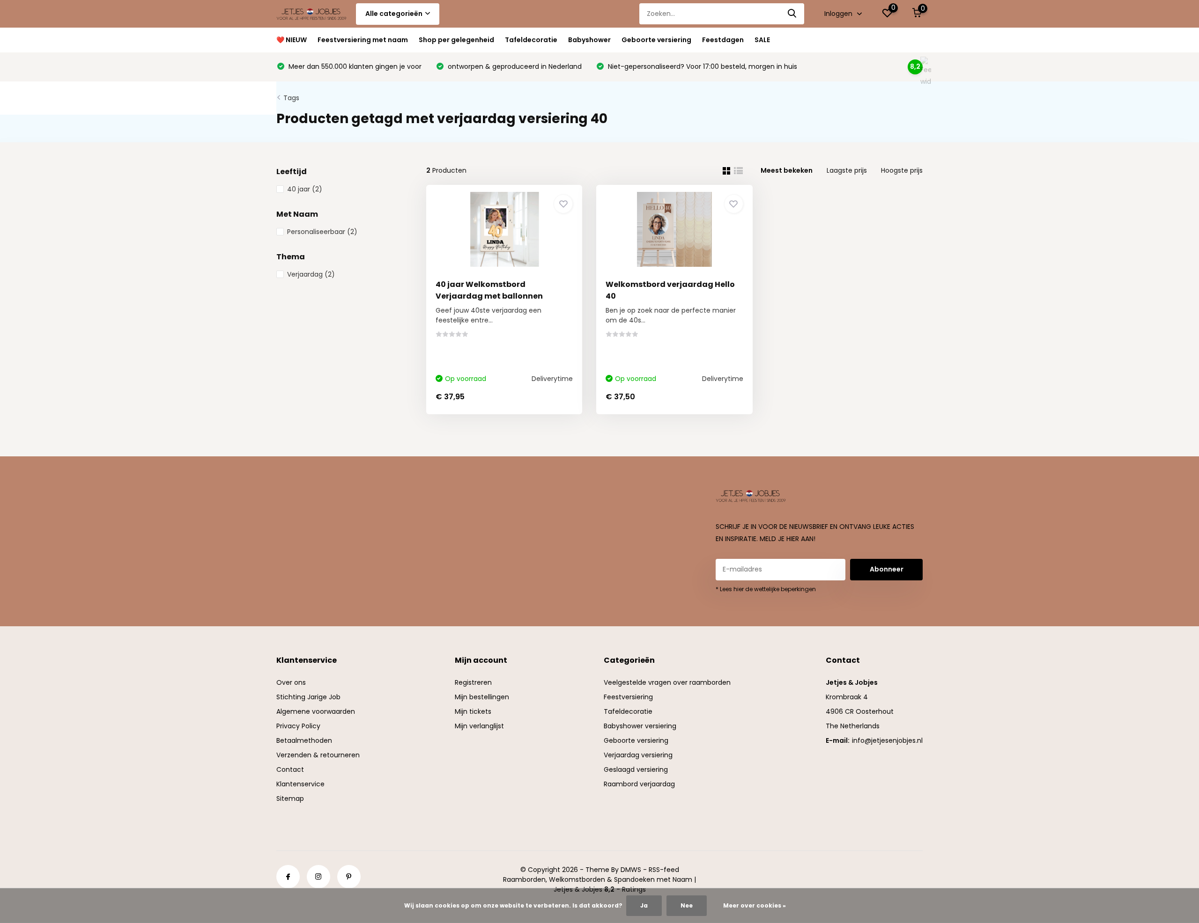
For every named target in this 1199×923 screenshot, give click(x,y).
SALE (762, 39)
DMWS (631, 869)
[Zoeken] (792, 13)
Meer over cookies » (754, 905)
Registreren (473, 682)
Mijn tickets (473, 711)
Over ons (291, 682)
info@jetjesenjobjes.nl (887, 740)
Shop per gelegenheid (456, 39)
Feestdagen (723, 39)
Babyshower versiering (640, 726)
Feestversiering (628, 697)
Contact (290, 769)
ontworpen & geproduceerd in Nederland (514, 66)
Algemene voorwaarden (315, 711)
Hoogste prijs (902, 170)
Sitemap (290, 798)
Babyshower (589, 39)
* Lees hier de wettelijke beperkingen (766, 589)
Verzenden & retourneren (318, 755)
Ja (644, 905)
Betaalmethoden (304, 740)
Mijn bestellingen (482, 697)
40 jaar (304, 189)
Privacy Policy (298, 726)
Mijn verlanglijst (479, 726)
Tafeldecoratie (531, 39)
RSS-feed (664, 869)
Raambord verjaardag (639, 784)
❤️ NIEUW (291, 39)
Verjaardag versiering (638, 755)
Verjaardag (311, 274)
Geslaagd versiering (636, 769)
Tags (291, 98)
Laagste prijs (847, 170)
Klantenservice (300, 784)
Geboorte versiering (656, 39)
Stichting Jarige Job (308, 697)
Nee (687, 905)
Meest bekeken (787, 170)
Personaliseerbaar (322, 231)
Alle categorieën (393, 13)
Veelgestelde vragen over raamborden (667, 682)
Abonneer (886, 569)
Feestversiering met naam (363, 39)
